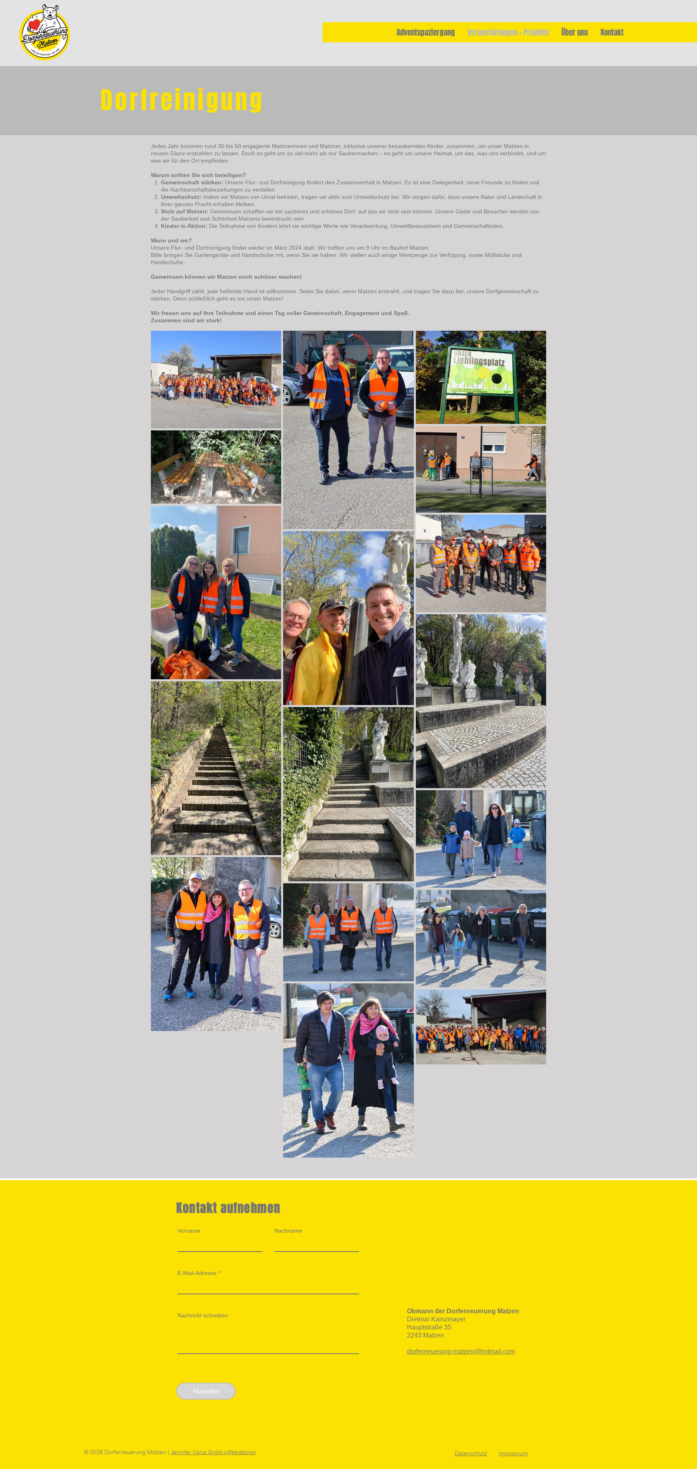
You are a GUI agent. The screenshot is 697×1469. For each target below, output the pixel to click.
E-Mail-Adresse (197, 1273)
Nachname (288, 1230)
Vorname (188, 1230)
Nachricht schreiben (202, 1315)
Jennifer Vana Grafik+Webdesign (213, 1452)
